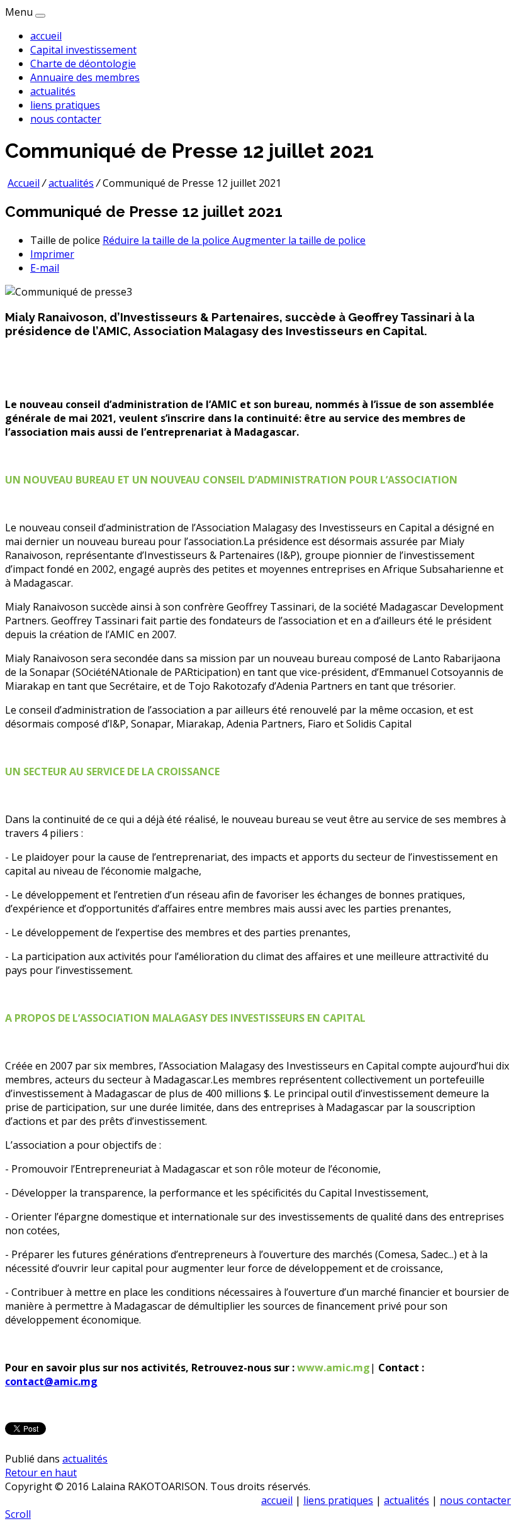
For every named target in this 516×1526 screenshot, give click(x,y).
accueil (46, 36)
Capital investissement (83, 50)
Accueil (24, 183)
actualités (53, 91)
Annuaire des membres (85, 77)
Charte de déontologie (83, 63)
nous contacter (65, 119)
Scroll (18, 1514)
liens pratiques (65, 105)
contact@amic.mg (51, 1381)
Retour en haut (41, 1472)
